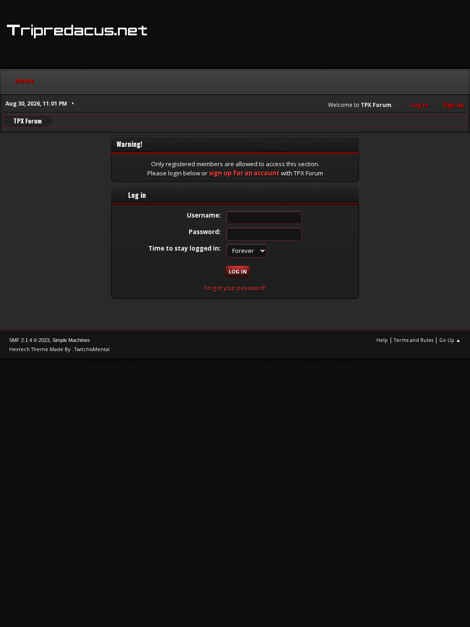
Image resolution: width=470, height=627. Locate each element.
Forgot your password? (235, 288)
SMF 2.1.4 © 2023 (29, 340)
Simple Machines (71, 340)
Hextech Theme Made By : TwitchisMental (59, 349)
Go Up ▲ (450, 339)
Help (382, 339)
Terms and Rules (413, 339)
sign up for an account (244, 173)
